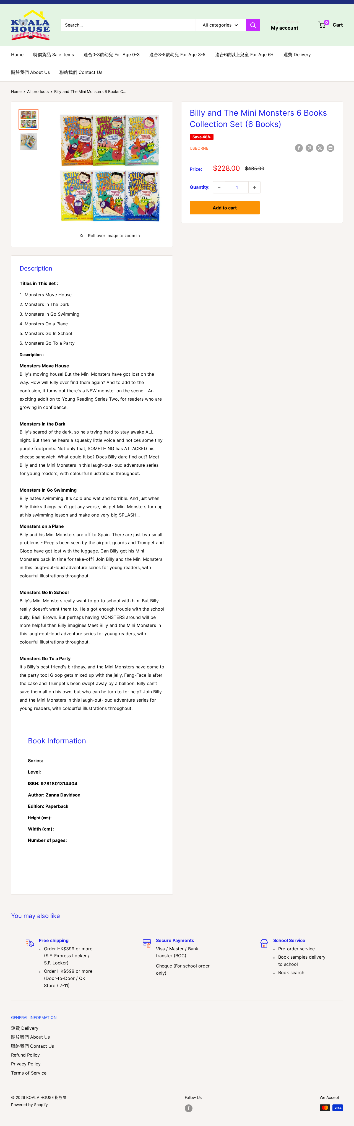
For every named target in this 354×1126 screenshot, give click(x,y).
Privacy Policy (26, 1064)
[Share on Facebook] (299, 148)
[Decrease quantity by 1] (219, 187)
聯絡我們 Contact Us (80, 72)
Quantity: (200, 187)
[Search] (253, 25)
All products (38, 91)
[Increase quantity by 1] (254, 187)
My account (284, 28)
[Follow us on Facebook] (188, 1108)
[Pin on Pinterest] (309, 148)
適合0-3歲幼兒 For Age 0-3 (112, 54)
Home (17, 54)
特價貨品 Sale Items (53, 54)
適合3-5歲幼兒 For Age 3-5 (177, 54)
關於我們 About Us (30, 72)
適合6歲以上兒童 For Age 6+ (244, 54)
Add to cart (225, 208)
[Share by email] (330, 148)
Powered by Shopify (29, 1104)
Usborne (199, 148)
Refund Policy (25, 1055)
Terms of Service (28, 1073)
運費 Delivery (297, 54)
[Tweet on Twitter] (320, 148)
